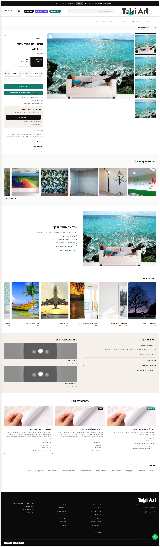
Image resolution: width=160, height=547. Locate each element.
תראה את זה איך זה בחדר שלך (23, 92)
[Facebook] (154, 512)
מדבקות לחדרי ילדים (95, 522)
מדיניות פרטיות (61, 511)
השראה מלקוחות (107, 21)
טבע (152, 28)
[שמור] (5, 34)
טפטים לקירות (97, 504)
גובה (18, 69)
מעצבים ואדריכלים (41, 11)
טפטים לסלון (141, 471)
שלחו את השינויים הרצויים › (68, 250)
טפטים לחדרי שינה (85, 471)
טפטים (147, 21)
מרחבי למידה (28, 11)
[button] (142, 182)
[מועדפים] (9, 11)
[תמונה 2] (145, 66)
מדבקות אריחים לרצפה (95, 529)
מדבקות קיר (135, 21)
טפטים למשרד (116, 471)
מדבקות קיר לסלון (96, 518)
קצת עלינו (63, 522)
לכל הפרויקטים (11, 199)
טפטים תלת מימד (53, 471)
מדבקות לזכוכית (96, 525)
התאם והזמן (23, 86)
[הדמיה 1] (145, 109)
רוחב (39, 69)
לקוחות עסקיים (55, 11)
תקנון (64, 515)
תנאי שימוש (62, 508)
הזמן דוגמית (23, 117)
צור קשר (95, 21)
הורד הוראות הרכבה (72, 363)
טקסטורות (29, 471)
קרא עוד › (10, 136)
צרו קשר (63, 525)
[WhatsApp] (145, 512)
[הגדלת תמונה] (50, 36)
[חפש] (71, 11)
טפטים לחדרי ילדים (101, 471)
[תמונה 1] (145, 44)
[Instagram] (150, 512)
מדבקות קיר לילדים (69, 471)
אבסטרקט (40, 471)
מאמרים (63, 504)
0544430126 (18, 11)
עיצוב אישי (122, 21)
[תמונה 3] (145, 87)
